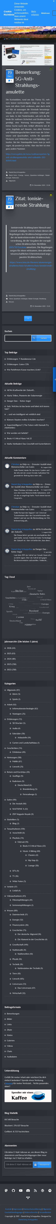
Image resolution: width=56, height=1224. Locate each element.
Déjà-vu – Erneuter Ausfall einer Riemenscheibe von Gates (31, 466)
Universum (17, 984)
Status (10, 1035)
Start (7, 39)
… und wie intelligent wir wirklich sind (23, 414)
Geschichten (12, 748)
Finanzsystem (18, 925)
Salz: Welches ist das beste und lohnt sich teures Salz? (27, 408)
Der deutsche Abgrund (27, 934)
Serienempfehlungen (21, 905)
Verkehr (10, 887)
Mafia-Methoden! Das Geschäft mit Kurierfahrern (29, 444)
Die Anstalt (17, 804)
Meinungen (12, 757)
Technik (15, 964)
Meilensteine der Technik (29, 968)
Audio (14, 728)
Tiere (14, 973)
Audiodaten (12, 1057)
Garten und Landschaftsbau (24, 743)
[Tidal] (28, 1198)
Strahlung (42, 299)
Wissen (11, 302)
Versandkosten (45, 1212)
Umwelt (15, 767)
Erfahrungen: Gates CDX (18, 364)
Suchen (8, 331)
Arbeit (9, 705)
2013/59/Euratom (17, 247)
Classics (31, 855)
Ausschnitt (17, 833)
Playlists (16, 838)
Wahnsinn (15, 178)
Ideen (14, 694)
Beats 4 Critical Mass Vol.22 (19, 438)
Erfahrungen (12, 719)
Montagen (16, 714)
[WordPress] (43, 1191)
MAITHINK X (18, 809)
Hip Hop (31, 860)
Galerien (11, 1040)
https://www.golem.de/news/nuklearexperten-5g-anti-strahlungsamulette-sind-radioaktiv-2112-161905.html (28, 158)
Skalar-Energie (33, 299)
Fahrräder (16, 734)
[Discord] (28, 1191)
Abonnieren (44, 1164)
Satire (9, 800)
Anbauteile (22, 737)
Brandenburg (28, 789)
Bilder (9, 1019)
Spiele (15, 699)
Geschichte (17, 930)
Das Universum (24, 988)
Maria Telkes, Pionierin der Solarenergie (24, 395)
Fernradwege (28, 794)
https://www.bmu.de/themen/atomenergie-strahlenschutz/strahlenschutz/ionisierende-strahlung (30, 266)
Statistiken (11, 819)
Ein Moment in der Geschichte (31, 939)
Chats (9, 1051)
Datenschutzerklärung (32, 1209)
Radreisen (16, 781)
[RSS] (35, 1191)
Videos (10, 1046)
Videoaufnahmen (14, 896)
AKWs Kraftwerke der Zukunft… (21, 390)
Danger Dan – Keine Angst (19, 401)
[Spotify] (50, 1191)
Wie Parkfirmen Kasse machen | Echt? (24, 370)
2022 (9, 669)
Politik (15, 761)
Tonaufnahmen (13, 829)
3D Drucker (17, 723)
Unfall (15, 891)
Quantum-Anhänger (37, 175)
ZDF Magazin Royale (21, 814)
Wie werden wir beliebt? (17, 433)
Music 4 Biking (29, 851)
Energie (15, 920)
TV (13, 876)
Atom (11, 299)
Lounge (31, 865)
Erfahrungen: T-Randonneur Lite (21, 359)
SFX (14, 871)
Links (9, 1024)
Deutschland (23, 785)
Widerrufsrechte (31, 1212)
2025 (9, 653)
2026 (9, 648)
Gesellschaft (17, 945)
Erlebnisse (16, 752)
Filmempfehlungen (20, 900)
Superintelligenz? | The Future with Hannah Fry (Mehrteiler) (27, 427)
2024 (9, 659)
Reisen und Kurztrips (16, 772)
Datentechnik (18, 914)
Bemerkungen (13, 1014)
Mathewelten (23, 954)
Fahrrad (21, 842)
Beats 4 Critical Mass (32, 846)
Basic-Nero (13, 175)
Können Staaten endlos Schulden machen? (26, 420)
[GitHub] (13, 1191)
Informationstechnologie (23, 708)
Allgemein (12, 181)
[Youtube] (21, 1191)
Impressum (17, 1209)
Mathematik (17, 950)
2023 (9, 664)
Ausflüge (16, 776)
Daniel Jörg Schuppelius (17, 172)
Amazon (8, 1083)
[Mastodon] (6, 1191)
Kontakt (8, 1209)
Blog (14, 823)
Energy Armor (23, 175)
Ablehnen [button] (45, 13)
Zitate (9, 1030)
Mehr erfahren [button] (35, 13)
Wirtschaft (16, 993)
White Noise (17, 881)
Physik (15, 959)
